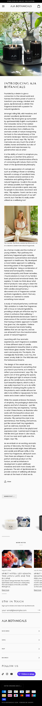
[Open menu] (5, 6)
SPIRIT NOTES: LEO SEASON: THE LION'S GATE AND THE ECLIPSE (17, 576)
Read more (5, 590)
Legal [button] (4, 640)
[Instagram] (7, 674)
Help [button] (3, 649)
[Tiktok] (3, 674)
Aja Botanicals (8, 702)
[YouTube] (11, 674)
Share (9, 482)
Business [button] (5, 657)
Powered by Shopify (26, 702)
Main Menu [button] (5, 631)
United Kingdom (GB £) (12, 686)
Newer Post (9, 496)
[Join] (38, 610)
